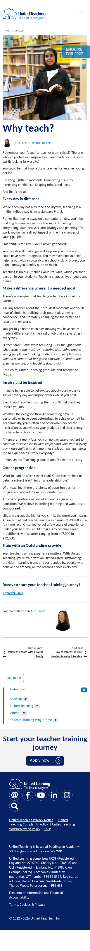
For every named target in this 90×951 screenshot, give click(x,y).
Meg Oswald (38, 611)
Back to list (13, 678)
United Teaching (41, 142)
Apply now (39, 760)
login (59, 918)
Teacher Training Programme (33, 720)
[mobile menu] (81, 13)
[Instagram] (67, 795)
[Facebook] (27, 795)
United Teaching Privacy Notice (31, 820)
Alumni (18, 713)
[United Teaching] (24, 13)
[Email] (14, 795)
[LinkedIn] (53, 795)
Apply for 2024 (13, 593)
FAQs (47, 829)
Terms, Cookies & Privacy (27, 905)
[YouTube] (40, 795)
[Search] (14, 806)
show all (18, 699)
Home (7, 31)
